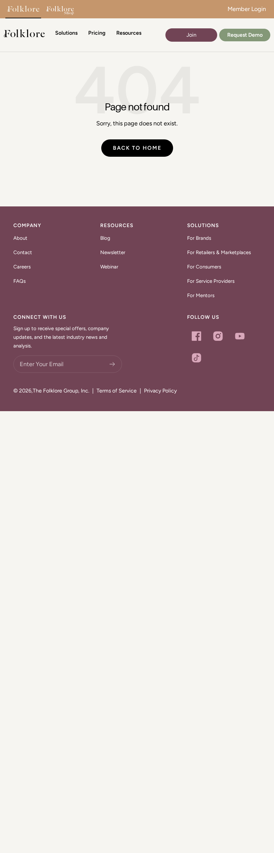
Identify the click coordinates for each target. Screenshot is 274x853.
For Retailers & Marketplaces (219, 252)
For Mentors (201, 295)
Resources (128, 33)
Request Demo (245, 35)
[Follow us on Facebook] (196, 336)
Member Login (247, 9)
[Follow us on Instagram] (218, 336)
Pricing (97, 33)
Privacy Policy (160, 390)
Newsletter (112, 252)
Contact (22, 252)
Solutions (66, 33)
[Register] (112, 364)
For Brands (199, 238)
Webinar (109, 267)
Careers (22, 267)
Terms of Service (117, 390)
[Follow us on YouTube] (240, 336)
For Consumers (204, 267)
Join (191, 35)
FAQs (19, 281)
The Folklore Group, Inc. (61, 390)
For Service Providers (211, 281)
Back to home (137, 148)
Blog (105, 238)
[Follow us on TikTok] (196, 357)
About (20, 238)
